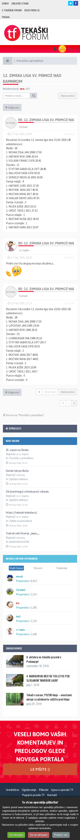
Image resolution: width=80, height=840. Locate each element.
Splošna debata (18, 479)
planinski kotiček (19, 541)
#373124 (69, 303)
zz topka (24, 250)
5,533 (33, 594)
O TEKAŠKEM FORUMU (12, 10)
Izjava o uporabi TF (62, 790)
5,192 (33, 621)
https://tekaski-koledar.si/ (21, 512)
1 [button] (68, 403)
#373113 (69, 257)
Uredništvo (12, 790)
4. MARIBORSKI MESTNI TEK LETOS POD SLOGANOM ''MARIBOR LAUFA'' (48, 678)
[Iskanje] (33, 96)
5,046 (33, 634)
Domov (5, 3)
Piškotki (43, 790)
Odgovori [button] (13, 107)
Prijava (6, 17)
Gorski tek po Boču (17, 471)
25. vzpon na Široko (17, 450)
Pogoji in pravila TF (33, 795)
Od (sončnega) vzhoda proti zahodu (27, 491)
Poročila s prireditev (21, 458)
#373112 (69, 134)
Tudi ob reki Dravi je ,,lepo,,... (23, 533)
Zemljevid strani (20, 3)
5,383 (33, 607)
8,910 (33, 581)
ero (22, 89)
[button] (63, 403)
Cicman (23, 127)
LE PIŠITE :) (40, 769)
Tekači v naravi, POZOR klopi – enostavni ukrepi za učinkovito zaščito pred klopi (49, 697)
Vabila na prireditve (20, 521)
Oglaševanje (29, 790)
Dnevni (38, 568)
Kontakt (52, 795)
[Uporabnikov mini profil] (11, 122)
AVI (28, 89)
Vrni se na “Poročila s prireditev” (24, 415)
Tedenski (61, 568)
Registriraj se (32, 10)
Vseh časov (16, 568)
